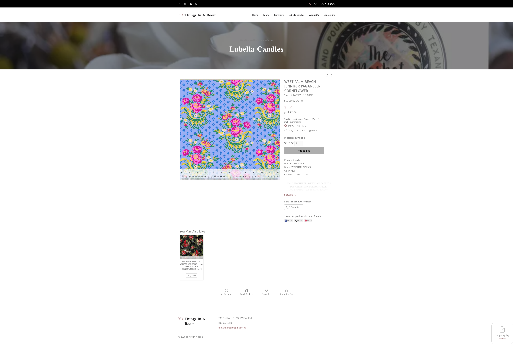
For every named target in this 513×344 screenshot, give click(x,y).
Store (287, 95)
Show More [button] (290, 194)
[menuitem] (327, 75)
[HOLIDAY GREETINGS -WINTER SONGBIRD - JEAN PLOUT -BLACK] (191, 247)
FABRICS (297, 95)
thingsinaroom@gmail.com (232, 327)
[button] (293, 207)
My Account (226, 294)
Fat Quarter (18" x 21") (303, 130)
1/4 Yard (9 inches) (297, 126)
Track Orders (246, 294)
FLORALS (309, 95)
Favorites (266, 294)
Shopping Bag (287, 294)
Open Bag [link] (502, 338)
